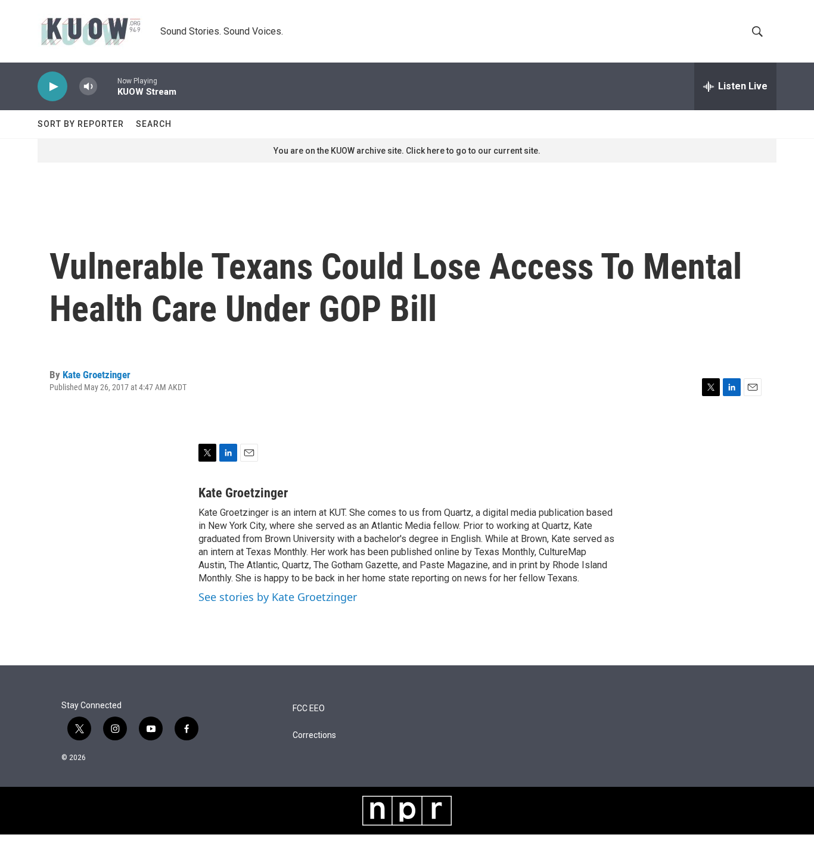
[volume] (88, 86)
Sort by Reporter (81, 124)
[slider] (107, 86)
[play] (52, 87)
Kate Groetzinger (97, 375)
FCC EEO (309, 708)
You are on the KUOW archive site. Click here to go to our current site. (407, 150)
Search (154, 124)
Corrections (314, 735)
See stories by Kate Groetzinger (277, 597)
